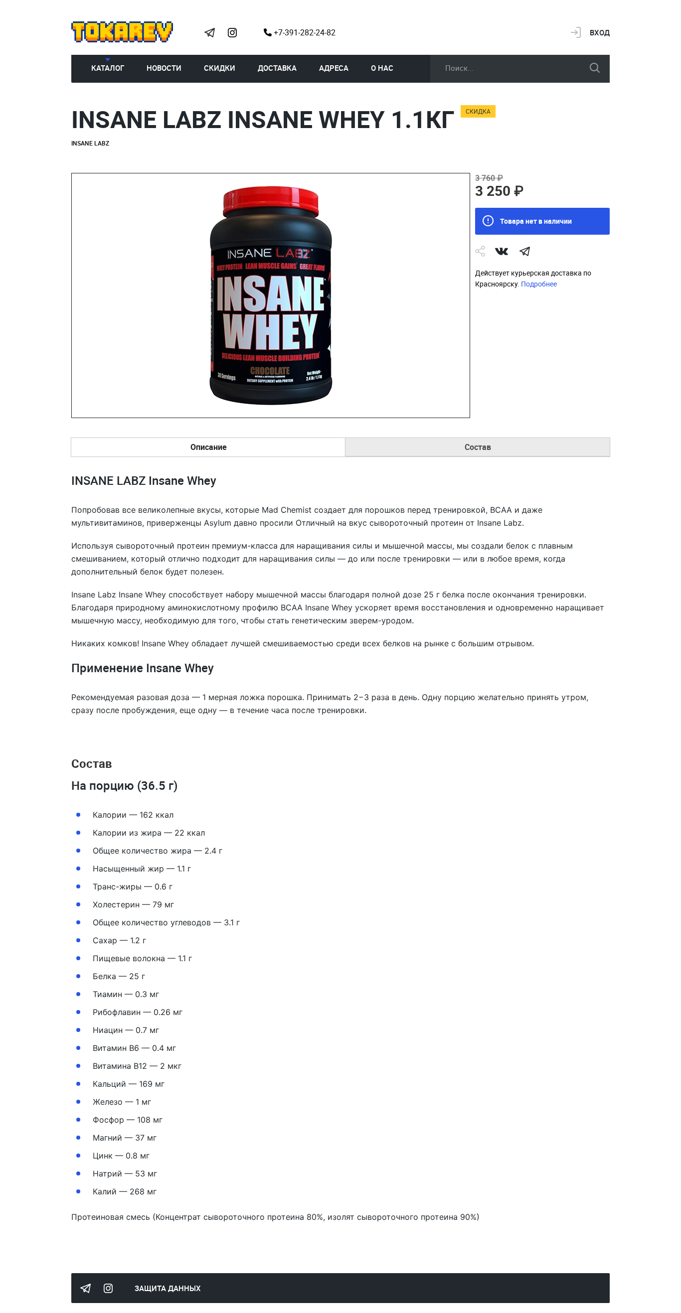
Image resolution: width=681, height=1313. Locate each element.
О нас (382, 68)
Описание (208, 446)
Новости (164, 68)
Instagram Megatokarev (232, 32)
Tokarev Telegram (209, 32)
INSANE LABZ (90, 143)
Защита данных (168, 1288)
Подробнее (539, 284)
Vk (501, 251)
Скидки (219, 68)
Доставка (277, 68)
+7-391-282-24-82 (304, 32)
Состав (478, 446)
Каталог (107, 68)
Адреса (333, 68)
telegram (524, 251)
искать (595, 68)
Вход (600, 32)
